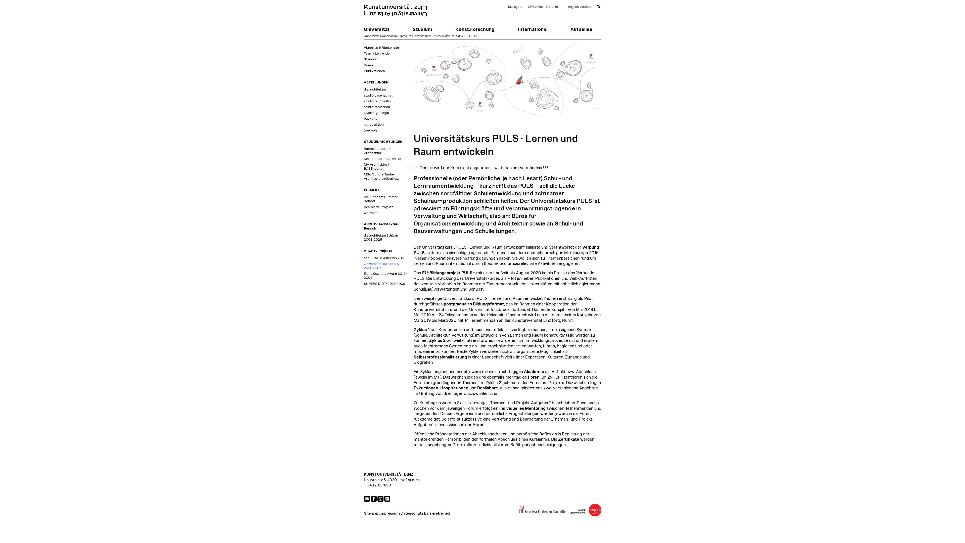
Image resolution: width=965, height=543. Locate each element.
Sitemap (371, 513)
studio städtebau (377, 107)
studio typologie (376, 113)
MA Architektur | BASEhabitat (376, 166)
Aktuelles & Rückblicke (381, 48)
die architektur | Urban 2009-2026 (381, 237)
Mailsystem (516, 7)
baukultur (371, 118)
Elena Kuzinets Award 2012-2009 (385, 276)
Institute (405, 35)
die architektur (375, 89)
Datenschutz (412, 513)
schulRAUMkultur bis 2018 (384, 258)
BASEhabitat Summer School (381, 199)
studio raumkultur (378, 101)
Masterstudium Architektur (385, 159)
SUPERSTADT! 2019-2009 (384, 284)
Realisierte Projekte (378, 207)
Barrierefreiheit (437, 513)
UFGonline (536, 7)
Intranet (552, 7)
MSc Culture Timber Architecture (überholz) (382, 176)
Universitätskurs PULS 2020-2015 (455, 35)
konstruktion (374, 124)
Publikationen (374, 71)
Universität (371, 35)
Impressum (389, 513)
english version (579, 7)
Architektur (422, 35)
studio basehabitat (378, 95)
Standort (371, 59)
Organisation (388, 35)
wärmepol (371, 213)
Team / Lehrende (377, 53)
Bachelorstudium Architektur (377, 151)
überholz (370, 130)
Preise (368, 65)
